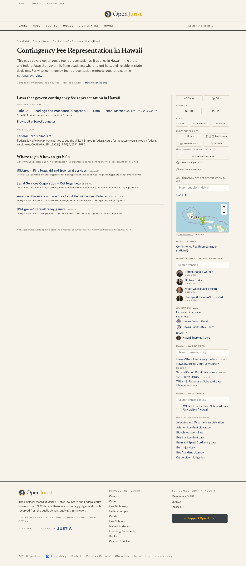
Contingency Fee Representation (71, 41)
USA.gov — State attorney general (41, 209)
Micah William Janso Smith (201, 288)
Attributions (121, 556)
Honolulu (182, 195)
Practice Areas (41, 41)
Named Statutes (119, 526)
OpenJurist (23, 41)
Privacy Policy (163, 556)
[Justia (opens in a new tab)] (64, 528)
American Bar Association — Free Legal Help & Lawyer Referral (62, 196)
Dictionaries (89, 25)
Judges (68, 25)
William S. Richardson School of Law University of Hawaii (205, 408)
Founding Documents (122, 531)
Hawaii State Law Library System (196, 359)
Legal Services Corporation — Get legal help (49, 183)
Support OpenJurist (200, 518)
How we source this (96, 82)
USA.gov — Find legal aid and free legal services (52, 170)
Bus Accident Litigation (190, 452)
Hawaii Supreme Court (196, 337)
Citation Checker (119, 541)
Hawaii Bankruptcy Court (198, 327)
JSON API (178, 507)
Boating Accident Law (190, 437)
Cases (23, 25)
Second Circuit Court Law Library (196, 372)
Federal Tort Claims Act (34, 136)
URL (182, 123)
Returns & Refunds (98, 556)
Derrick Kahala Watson (199, 271)
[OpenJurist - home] (123, 14)
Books (109, 25)
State (182, 333)
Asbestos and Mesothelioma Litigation (200, 422)
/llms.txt (177, 501)
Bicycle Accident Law (189, 432)
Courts (51, 25)
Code (37, 25)
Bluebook (220, 123)
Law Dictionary (118, 506)
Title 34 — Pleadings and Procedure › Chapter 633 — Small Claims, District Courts (76, 111)
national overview (29, 76)
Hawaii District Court (195, 321)
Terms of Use (142, 556)
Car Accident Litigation (190, 457)
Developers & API (183, 496)
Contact (76, 556)
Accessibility (56, 556)
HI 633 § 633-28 (147, 111)
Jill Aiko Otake (193, 280)
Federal (183, 317)
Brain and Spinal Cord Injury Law (196, 442)
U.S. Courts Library (187, 376)
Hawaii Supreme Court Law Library (197, 363)
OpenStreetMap (185, 234)
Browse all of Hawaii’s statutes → (38, 121)
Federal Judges (118, 511)
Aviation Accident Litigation (193, 427)
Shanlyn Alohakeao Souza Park (204, 297)
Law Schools (117, 521)
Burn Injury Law (185, 447)
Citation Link (200, 123)
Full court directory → (188, 312)
